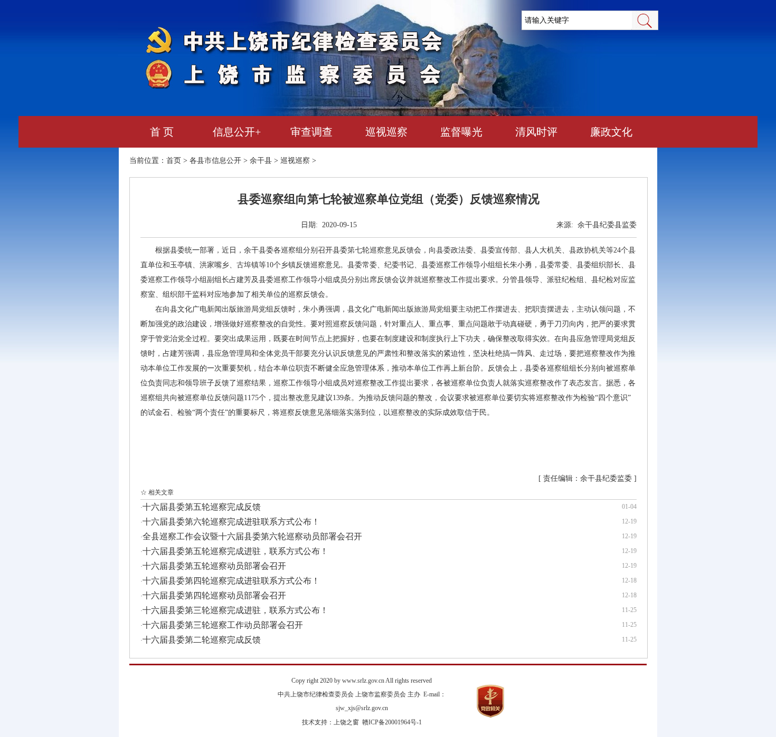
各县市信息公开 (215, 160)
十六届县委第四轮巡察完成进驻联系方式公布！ (231, 580)
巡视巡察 (386, 132)
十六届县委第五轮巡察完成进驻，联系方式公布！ (235, 551)
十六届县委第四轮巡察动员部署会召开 (214, 595)
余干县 (261, 160)
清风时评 (536, 132)
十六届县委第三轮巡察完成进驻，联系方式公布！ (235, 610)
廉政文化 (611, 132)
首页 (173, 160)
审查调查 (311, 132)
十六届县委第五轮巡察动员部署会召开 (214, 565)
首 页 (162, 132)
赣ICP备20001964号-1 (392, 722)
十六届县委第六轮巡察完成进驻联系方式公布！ (231, 521)
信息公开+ (237, 132)
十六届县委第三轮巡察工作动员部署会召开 (223, 624)
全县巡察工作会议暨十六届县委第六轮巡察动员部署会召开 (252, 536)
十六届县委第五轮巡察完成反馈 (202, 506)
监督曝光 (461, 132)
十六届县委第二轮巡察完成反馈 (202, 639)
